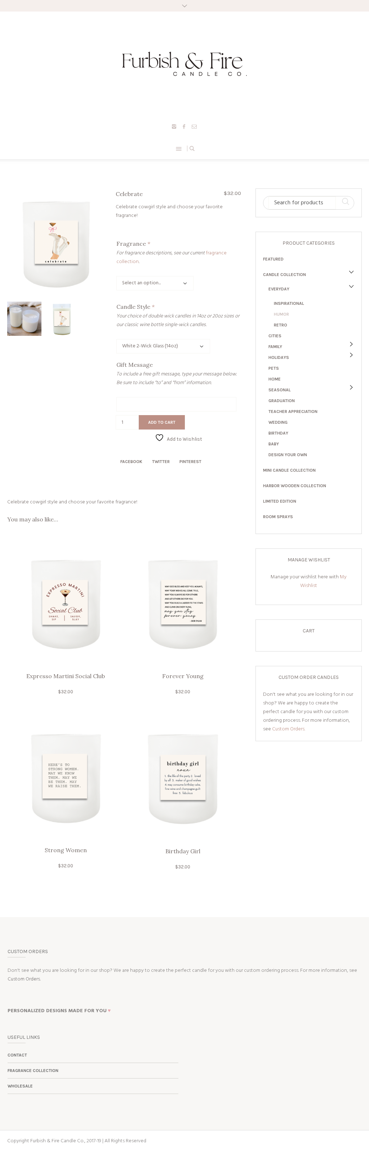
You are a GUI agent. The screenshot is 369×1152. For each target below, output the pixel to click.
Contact (17, 1055)
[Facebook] (184, 126)
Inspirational (289, 303)
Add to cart (161, 422)
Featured (273, 259)
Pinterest (190, 461)
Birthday (278, 433)
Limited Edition (279, 501)
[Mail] (194, 126)
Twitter (161, 461)
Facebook (131, 461)
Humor (281, 314)
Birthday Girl (182, 851)
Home (274, 379)
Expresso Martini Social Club (65, 676)
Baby (273, 443)
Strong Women (66, 850)
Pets (273, 368)
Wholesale (20, 1086)
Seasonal (279, 389)
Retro (280, 325)
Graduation (281, 400)
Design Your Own (287, 454)
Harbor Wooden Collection (294, 485)
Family (275, 346)
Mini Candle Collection (289, 470)
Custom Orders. (288, 729)
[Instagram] (174, 126)
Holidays (278, 357)
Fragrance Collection (33, 1070)
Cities (274, 335)
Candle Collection (284, 274)
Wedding (278, 422)
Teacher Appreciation (292, 411)
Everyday (278, 289)
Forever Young (183, 676)
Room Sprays (278, 516)
